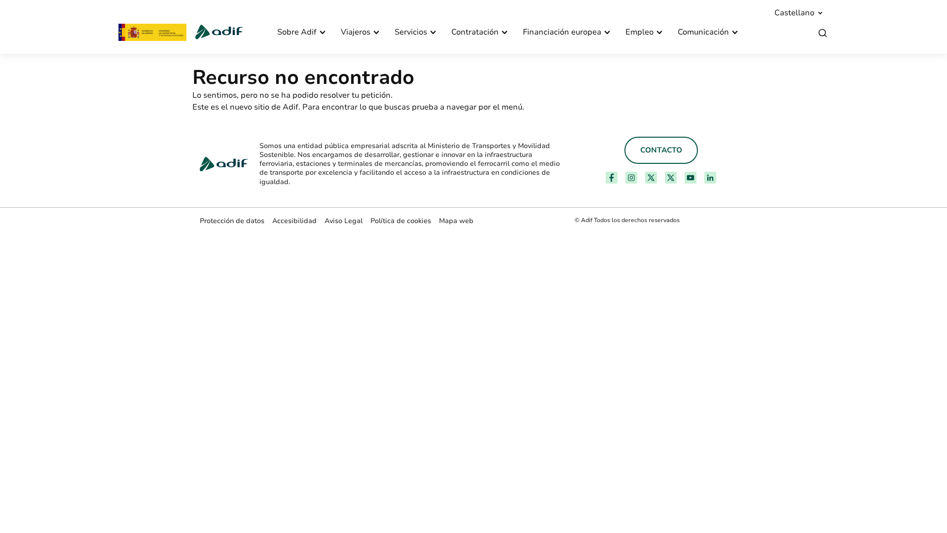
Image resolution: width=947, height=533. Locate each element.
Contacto (661, 150)
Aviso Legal (344, 221)
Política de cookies (400, 221)
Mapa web (456, 221)
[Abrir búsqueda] (823, 33)
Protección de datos (232, 221)
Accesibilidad (294, 221)
